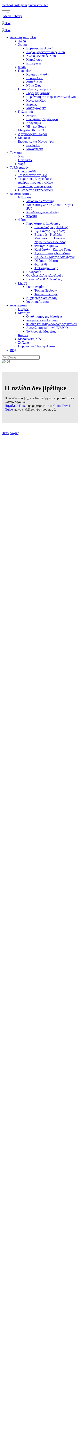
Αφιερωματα (18, 305)
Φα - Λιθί (40, 264)
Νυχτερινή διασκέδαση (41, 298)
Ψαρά (21, 164)
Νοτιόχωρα (33, 63)
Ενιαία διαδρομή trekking (51, 227)
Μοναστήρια (34, 149)
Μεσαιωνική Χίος (29, 339)
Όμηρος (23, 309)
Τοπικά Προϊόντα (45, 290)
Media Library (12, 16)
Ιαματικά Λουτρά (37, 301)
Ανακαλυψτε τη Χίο (23, 37)
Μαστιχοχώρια (36, 108)
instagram (20, 5)
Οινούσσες (25, 160)
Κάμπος (31, 104)
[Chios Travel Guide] (40, 23)
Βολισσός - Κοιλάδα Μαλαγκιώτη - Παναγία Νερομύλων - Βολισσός (50, 238)
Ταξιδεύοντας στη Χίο (32, 175)
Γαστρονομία (34, 286)
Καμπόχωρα (34, 59)
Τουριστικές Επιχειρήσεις (34, 178)
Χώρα (22, 41)
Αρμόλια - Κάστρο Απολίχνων (54, 257)
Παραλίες (24, 70)
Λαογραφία (33, 123)
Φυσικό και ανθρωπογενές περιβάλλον (51, 324)
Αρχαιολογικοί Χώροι (32, 134)
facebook (8, 5)
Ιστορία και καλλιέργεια (42, 320)
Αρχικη (14, 433)
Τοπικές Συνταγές (45, 294)
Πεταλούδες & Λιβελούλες (44, 279)
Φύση (22, 67)
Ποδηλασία (33, 272)
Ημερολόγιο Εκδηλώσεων (35, 190)
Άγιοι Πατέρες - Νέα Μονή (52, 253)
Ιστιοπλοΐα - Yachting (40, 201)
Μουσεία (24, 137)
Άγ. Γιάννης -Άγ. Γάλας (49, 231)
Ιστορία (31, 115)
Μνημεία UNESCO (31, 130)
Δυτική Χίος (34, 82)
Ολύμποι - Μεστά (46, 260)
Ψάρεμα (31, 216)
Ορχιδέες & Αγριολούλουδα (44, 275)
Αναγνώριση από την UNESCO (47, 327)
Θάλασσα (24, 197)
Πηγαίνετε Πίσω (15, 405)
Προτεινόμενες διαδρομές (35, 89)
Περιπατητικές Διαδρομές (43, 223)
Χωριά (22, 44)
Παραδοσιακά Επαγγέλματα (36, 346)
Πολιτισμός (25, 111)
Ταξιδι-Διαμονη (20, 167)
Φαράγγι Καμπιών (46, 245)
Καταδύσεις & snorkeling (42, 212)
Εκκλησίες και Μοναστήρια (36, 141)
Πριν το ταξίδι (27, 171)
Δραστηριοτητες (20, 193)
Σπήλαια (23, 342)
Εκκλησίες (33, 145)
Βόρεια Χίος (34, 78)
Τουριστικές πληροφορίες (34, 186)
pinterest (33, 5)
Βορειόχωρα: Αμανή (39, 48)
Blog (13, 350)
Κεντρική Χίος (36, 100)
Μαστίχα (24, 313)
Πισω (5, 433)
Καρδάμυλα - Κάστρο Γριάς (52, 249)
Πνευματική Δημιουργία (42, 119)
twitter (43, 5)
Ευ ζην (22, 283)
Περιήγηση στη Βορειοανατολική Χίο (51, 96)
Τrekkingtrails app (46, 268)
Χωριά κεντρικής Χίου (41, 56)
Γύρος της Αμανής (38, 93)
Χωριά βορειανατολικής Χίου (45, 52)
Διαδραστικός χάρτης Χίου (35, 182)
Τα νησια (16, 152)
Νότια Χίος (33, 85)
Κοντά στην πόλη (37, 74)
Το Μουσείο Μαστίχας (41, 331)
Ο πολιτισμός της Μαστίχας (44, 316)
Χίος (21, 156)
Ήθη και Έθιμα (36, 126)
